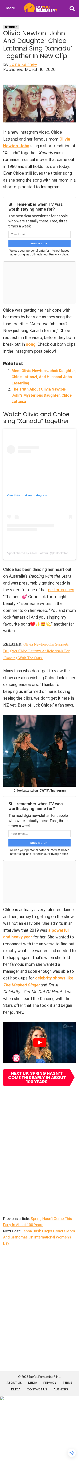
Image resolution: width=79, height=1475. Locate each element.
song (31, 344)
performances (61, 589)
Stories (11, 27)
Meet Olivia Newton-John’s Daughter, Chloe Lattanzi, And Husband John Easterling (44, 376)
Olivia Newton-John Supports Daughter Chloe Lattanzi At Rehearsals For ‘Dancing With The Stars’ (36, 650)
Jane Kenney (23, 64)
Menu (10, 8)
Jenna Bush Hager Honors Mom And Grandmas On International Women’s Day (39, 1237)
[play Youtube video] (39, 1042)
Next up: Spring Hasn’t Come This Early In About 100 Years (37, 1077)
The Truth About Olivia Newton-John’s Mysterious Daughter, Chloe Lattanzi (42, 395)
